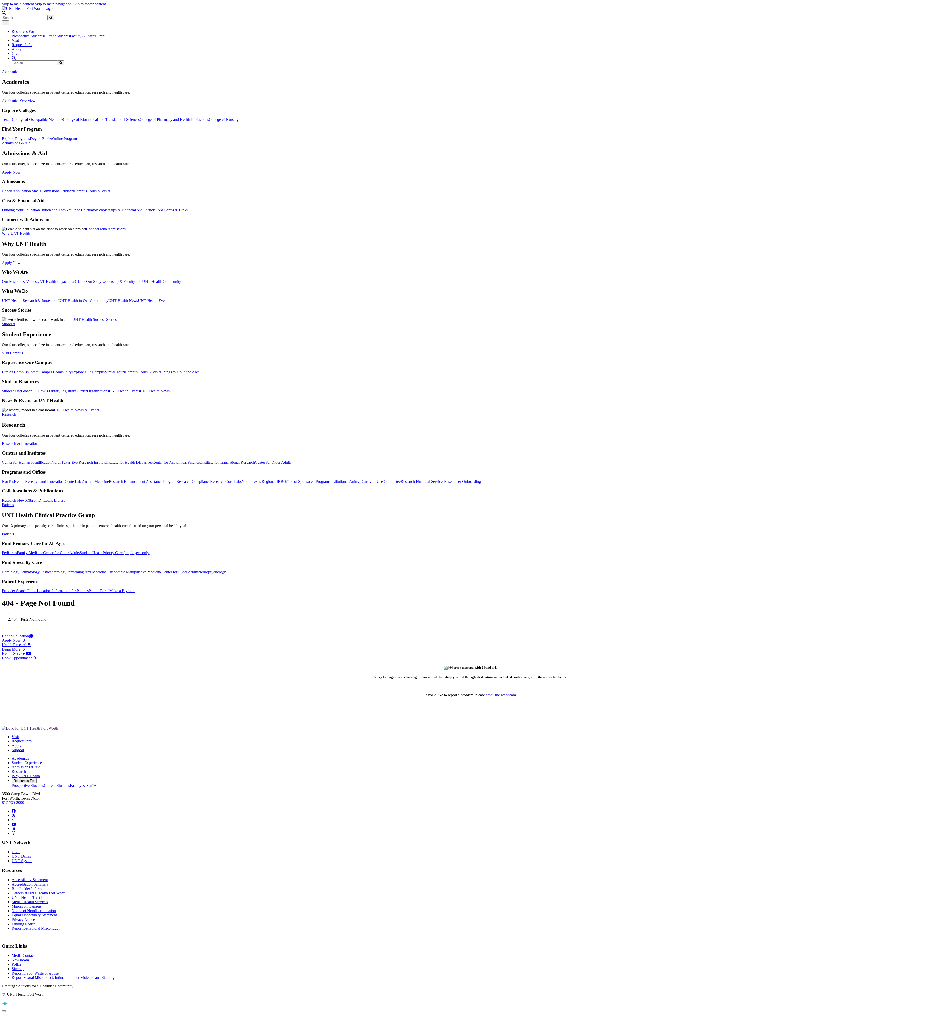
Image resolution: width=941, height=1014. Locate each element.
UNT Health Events (153, 301)
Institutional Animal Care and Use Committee (365, 481)
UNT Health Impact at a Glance (61, 281)
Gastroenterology (53, 572)
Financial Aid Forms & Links (165, 210)
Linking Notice (23, 924)
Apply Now (11, 172)
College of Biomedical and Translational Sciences (101, 119)
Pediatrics (9, 553)
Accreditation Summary (30, 884)
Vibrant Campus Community (49, 372)
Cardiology (10, 572)
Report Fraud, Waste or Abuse (35, 973)
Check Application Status (21, 191)
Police (16, 964)
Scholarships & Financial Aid (119, 210)
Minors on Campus (26, 906)
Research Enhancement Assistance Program (142, 481)
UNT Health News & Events (76, 410)
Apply (17, 49)
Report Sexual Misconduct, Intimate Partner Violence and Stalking (63, 978)
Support (18, 750)
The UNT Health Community (158, 281)
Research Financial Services (422, 481)
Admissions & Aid (26, 767)
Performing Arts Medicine (86, 572)
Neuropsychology (212, 572)
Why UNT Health (26, 776)
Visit (15, 40)
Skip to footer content (89, 4)
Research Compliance (193, 481)
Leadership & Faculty (118, 281)
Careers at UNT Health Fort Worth (39, 893)
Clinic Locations (39, 591)
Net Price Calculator (81, 210)
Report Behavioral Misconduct (35, 928)
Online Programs (65, 139)
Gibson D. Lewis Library (40, 391)
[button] (4, 13)
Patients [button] (8, 505)
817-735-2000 (13, 803)
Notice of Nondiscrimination (34, 911)
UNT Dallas (21, 856)
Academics (20, 758)
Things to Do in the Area (180, 372)
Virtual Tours (115, 372)
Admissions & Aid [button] (16, 143)
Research (19, 771)
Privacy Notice (23, 919)
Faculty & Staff (82, 36)
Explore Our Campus (88, 372)
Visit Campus (12, 353)
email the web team (501, 695)
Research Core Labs (226, 481)
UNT (16, 852)
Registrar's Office (73, 391)
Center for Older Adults (273, 462)
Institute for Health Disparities (129, 462)
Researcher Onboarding (462, 481)
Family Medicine (30, 553)
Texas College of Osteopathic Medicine (32, 119)
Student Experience (27, 763)
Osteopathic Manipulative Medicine (134, 572)
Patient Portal (99, 591)
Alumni (99, 36)
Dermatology (29, 572)
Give (15, 53)
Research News (14, 500)
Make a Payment (122, 591)
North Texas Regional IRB (262, 481)
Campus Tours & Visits (92, 191)
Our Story (93, 281)
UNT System (22, 861)
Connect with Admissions (106, 229)
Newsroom (20, 960)
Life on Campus (14, 372)
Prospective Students (28, 36)
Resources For (24, 781)
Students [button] (8, 324)
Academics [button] (10, 71)
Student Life (11, 391)
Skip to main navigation (53, 4)
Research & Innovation (20, 443)
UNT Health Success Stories (94, 319)
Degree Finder (41, 139)
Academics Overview (19, 101)
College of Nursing (223, 119)
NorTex (8, 481)
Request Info (22, 45)
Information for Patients (70, 591)
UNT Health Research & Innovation (30, 301)
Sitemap (18, 969)
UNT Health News (123, 301)
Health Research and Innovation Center (44, 481)
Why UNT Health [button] (16, 233)
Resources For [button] (23, 31)
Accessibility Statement (30, 880)
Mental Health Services (30, 902)
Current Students (57, 36)
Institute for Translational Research (228, 462)
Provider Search (14, 591)
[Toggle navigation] (5, 22)
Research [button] (9, 414)
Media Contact (23, 955)
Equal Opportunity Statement (34, 915)
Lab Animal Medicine (92, 481)
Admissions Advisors (57, 191)
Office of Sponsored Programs (306, 481)
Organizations (98, 391)
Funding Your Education (21, 210)
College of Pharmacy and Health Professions (174, 119)
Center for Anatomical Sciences (176, 462)
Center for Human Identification (26, 462)
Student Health (91, 553)
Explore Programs (16, 139)
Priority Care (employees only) (126, 553)
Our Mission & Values (19, 281)
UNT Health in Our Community (83, 301)
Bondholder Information (30, 889)
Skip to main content (18, 4)
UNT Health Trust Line (30, 897)
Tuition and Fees (53, 210)
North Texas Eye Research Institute (78, 462)
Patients (8, 534)
